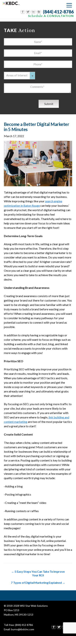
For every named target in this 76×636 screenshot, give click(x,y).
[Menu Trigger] (69, 5)
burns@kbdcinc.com (22, 629)
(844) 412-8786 (58, 12)
